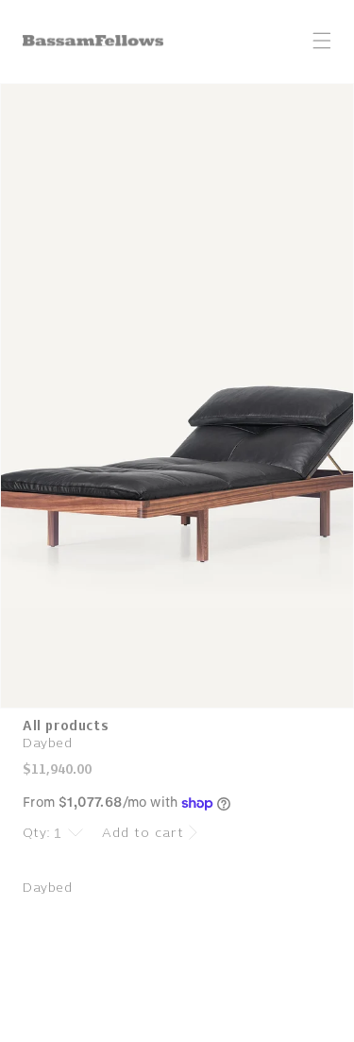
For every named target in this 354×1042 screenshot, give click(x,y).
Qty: (37, 833)
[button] (321, 40)
